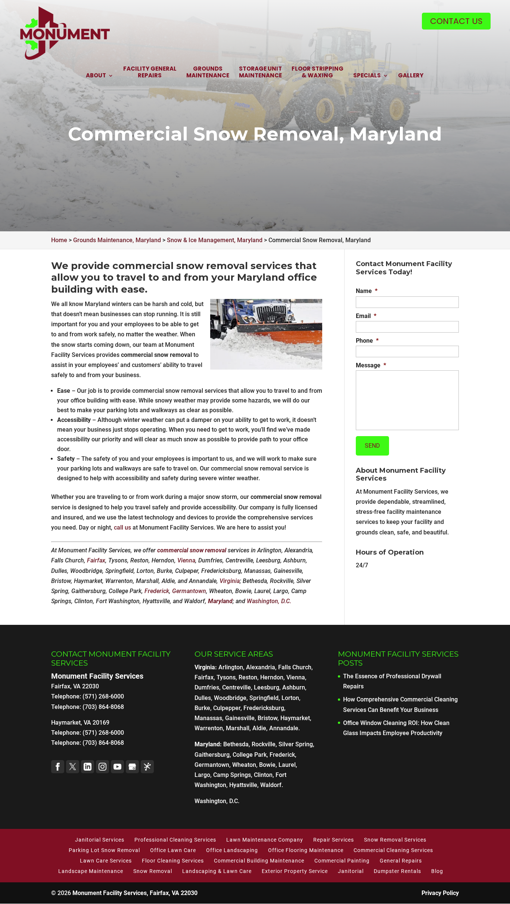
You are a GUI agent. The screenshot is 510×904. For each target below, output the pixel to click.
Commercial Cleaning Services (393, 850)
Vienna (186, 560)
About (96, 75)
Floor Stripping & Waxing (317, 72)
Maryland (220, 601)
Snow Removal (152, 871)
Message (371, 365)
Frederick (156, 591)
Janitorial (351, 871)
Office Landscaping (232, 850)
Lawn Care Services (106, 861)
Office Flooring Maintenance (305, 850)
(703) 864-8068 (103, 742)
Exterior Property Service (295, 871)
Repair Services (333, 840)
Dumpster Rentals (397, 871)
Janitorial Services (99, 840)
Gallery (410, 75)
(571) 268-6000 (103, 732)
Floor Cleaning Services (173, 861)
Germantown (189, 591)
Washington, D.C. (269, 601)
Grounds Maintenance (207, 72)
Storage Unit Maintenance (260, 72)
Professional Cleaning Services (175, 840)
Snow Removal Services (395, 840)
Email (366, 316)
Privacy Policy (440, 893)
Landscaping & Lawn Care (217, 871)
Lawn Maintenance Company (264, 840)
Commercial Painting (342, 861)
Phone (367, 340)
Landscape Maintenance (90, 871)
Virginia (230, 580)
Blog (437, 871)
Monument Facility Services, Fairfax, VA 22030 (135, 893)
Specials (367, 75)
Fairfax (96, 560)
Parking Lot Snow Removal (104, 850)
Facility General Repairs (150, 72)
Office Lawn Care (173, 850)
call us (122, 527)
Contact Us (456, 21)
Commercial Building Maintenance (259, 861)
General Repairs (401, 861)
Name (366, 290)
